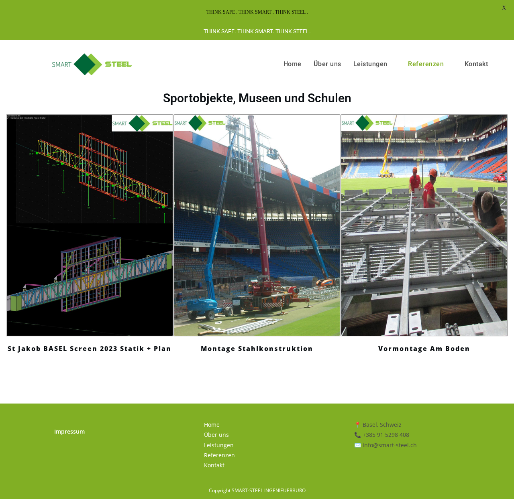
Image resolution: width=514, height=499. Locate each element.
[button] (11, 250)
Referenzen (426, 64)
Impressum (69, 431)
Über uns (327, 64)
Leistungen (370, 64)
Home (293, 64)
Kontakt (476, 64)
